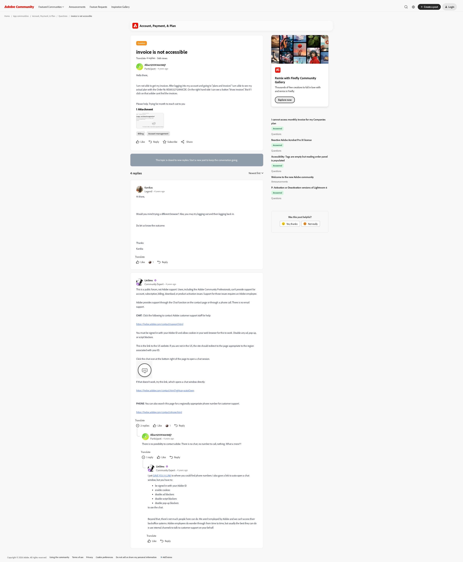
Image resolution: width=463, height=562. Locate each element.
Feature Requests (98, 6)
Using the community (59, 557)
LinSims (149, 280)
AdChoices (167, 557)
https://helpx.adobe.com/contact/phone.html (159, 412)
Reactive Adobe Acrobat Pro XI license (291, 139)
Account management (158, 133)
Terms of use (77, 557)
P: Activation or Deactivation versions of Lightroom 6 (299, 187)
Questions (63, 16)
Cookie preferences (104, 557)
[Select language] (413, 7)
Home (7, 16)
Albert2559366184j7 (155, 64)
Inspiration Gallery (120, 6)
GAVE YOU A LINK (162, 475)
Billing (141, 133)
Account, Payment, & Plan (43, 16)
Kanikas (149, 187)
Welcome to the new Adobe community (292, 177)
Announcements (77, 6)
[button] (429, 7)
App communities (21, 16)
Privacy (89, 557)
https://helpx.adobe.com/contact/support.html (159, 324)
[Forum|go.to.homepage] (19, 7)
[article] (196, 225)
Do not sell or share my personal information (136, 557)
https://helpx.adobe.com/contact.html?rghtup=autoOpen (165, 390)
